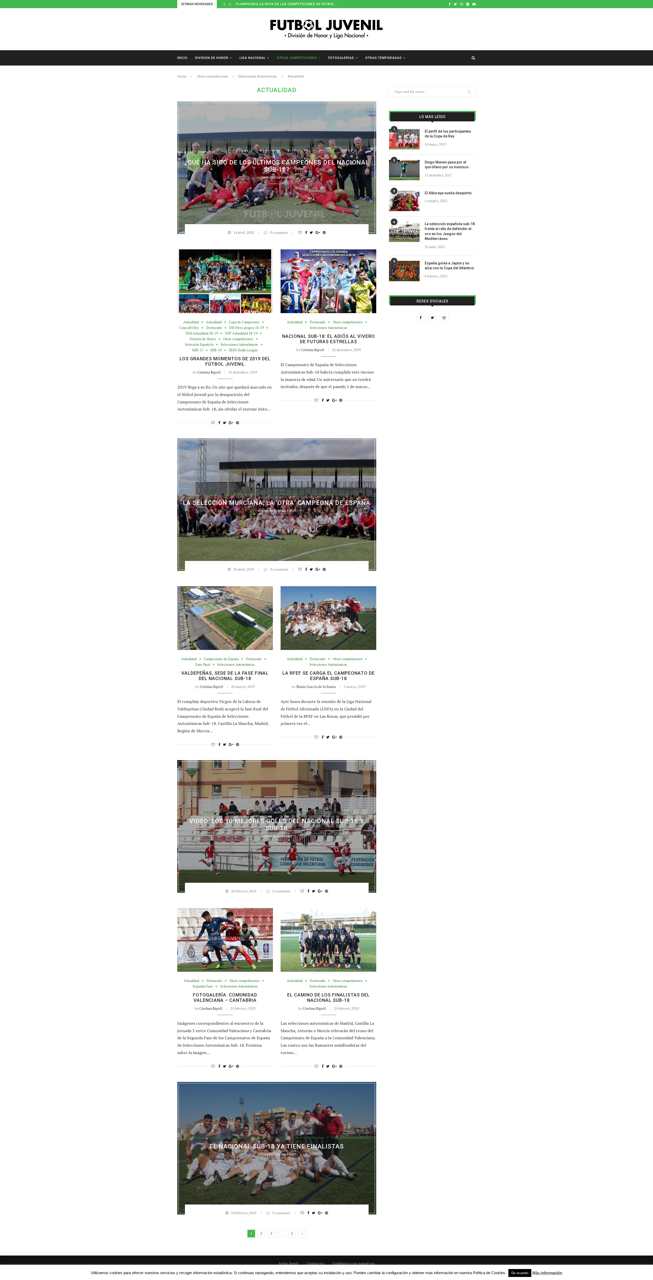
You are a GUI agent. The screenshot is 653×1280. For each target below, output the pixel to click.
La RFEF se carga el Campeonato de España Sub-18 (328, 675)
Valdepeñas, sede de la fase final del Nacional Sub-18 (225, 675)
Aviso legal (288, 1263)
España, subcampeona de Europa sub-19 (273, 4)
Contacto (315, 1263)
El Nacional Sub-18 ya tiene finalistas (276, 1146)
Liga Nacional (253, 58)
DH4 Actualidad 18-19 (201, 333)
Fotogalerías (341, 58)
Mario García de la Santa (316, 686)
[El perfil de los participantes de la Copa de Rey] (404, 139)
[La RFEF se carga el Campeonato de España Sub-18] (328, 618)
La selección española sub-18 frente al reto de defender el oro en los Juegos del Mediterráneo (450, 231)
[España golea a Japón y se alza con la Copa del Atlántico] (404, 271)
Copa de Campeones (244, 322)
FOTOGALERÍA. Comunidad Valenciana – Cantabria (225, 997)
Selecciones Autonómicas (257, 76)
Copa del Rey (189, 328)
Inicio (182, 58)
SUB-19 (216, 350)
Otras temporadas (383, 58)
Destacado (247, 154)
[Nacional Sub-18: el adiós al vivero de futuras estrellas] (328, 281)
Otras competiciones (297, 58)
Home (181, 76)
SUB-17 (197, 350)
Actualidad (224, 154)
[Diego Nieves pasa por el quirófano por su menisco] (404, 170)
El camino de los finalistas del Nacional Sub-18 (328, 997)
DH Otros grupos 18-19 (246, 328)
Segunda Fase (296, 812)
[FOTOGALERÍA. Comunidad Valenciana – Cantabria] (225, 940)
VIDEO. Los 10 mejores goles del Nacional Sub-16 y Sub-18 (276, 824)
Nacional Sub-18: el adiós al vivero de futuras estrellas (328, 339)
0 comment (279, 232)
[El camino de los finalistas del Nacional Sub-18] (328, 940)
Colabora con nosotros (354, 1263)
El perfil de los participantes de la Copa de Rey (448, 133)
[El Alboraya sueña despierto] (404, 201)
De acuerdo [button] (519, 1273)
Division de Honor (211, 58)
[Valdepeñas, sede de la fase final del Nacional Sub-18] (225, 618)
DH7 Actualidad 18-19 (241, 333)
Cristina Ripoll (284, 177)
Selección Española (199, 345)
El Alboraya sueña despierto (448, 193)
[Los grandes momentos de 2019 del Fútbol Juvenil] (225, 281)
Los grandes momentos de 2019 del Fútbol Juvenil (225, 361)
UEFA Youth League (243, 350)
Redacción (284, 835)
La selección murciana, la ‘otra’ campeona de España (276, 502)
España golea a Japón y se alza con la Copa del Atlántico (449, 265)
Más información (547, 1273)
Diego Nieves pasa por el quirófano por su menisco (447, 164)
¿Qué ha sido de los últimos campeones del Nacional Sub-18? (276, 166)
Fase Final (258, 494)
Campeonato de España (221, 659)
